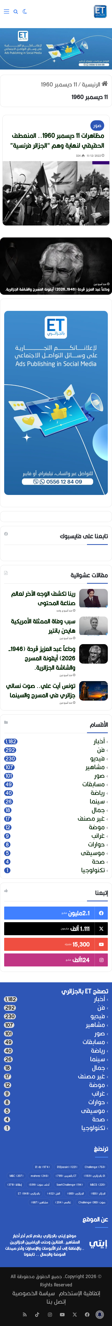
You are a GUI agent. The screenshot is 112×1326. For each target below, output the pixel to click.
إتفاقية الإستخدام (79, 1293)
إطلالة (14, 1184)
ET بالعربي (66, 1175)
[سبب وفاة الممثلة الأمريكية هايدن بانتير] (93, 626)
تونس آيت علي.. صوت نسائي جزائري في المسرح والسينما (40, 690)
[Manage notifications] (100, 1314)
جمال (98, 810)
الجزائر (98, 1193)
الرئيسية (92, 84)
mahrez (39, 1175)
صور (97, 125)
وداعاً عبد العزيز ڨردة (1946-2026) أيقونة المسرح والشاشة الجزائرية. (41, 658)
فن (101, 750)
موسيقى (93, 853)
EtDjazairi (67, 1167)
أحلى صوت (39, 1184)
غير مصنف (91, 819)
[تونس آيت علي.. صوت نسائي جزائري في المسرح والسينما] (93, 691)
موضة (97, 827)
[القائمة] (6, 13)
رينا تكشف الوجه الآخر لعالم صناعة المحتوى (71, 289)
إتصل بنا (56, 1301)
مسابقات (93, 784)
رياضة (98, 793)
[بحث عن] (15, 13)
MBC (16, 1175)
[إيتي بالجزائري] (100, 11)
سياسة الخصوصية (33, 1293)
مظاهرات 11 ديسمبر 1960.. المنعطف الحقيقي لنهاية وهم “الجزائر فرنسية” (57, 140)
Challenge (95, 1167)
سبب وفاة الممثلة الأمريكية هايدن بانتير (43, 626)
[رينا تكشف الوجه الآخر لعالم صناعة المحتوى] (93, 598)
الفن (53, 1193)
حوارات (96, 844)
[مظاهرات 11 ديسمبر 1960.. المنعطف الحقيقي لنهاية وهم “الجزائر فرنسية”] (56, 193)
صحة (98, 862)
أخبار (99, 741)
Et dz (42, 1167)
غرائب (98, 836)
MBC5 (97, 1184)
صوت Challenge (91, 1202)
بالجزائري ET (29, 1193)
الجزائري (75, 1193)
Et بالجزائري (94, 1175)
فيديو (97, 759)
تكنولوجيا (93, 870)
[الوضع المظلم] (24, 13)
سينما (97, 802)
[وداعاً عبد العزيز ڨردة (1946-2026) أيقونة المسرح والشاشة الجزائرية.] (93, 654)
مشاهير (95, 767)
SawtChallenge (70, 1184)
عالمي (63, 1202)
